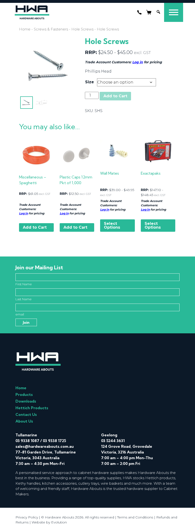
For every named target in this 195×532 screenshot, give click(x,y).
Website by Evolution (49, 522)
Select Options (112, 225)
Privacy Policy (26, 517)
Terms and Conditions (135, 517)
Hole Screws (82, 29)
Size (89, 82)
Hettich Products (31, 407)
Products (24, 394)
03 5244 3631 (113, 440)
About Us (24, 421)
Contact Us (26, 414)
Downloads (25, 401)
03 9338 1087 (27, 440)
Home (24, 29)
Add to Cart (115, 96)
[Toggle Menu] (173, 12)
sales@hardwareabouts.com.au (44, 446)
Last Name (23, 299)
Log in (137, 62)
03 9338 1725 (54, 440)
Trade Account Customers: (29, 207)
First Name (23, 284)
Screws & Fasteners (51, 29)
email (19, 314)
